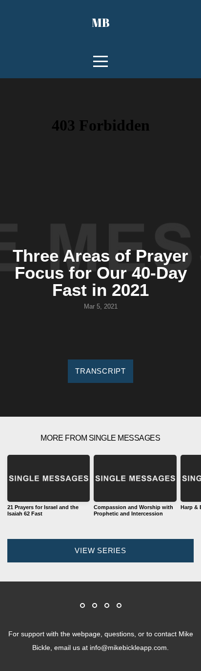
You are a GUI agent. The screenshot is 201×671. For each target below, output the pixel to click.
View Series (100, 550)
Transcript (100, 371)
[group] (48, 489)
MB (101, 22)
